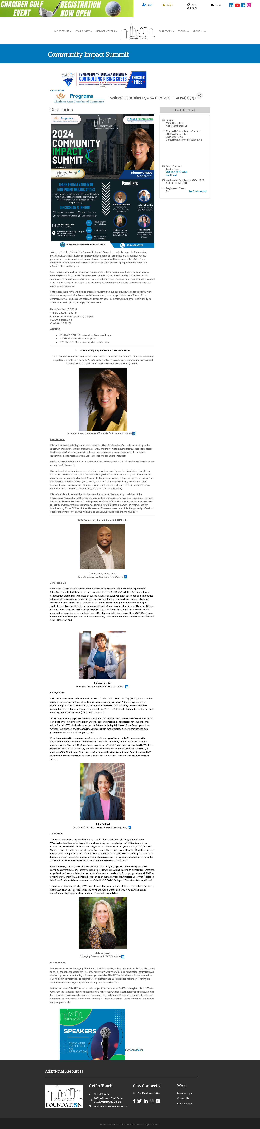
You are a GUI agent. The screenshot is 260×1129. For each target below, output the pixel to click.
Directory (165, 31)
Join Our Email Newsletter (146, 1093)
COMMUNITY (82, 31)
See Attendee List (198, 191)
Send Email (171, 174)
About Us (198, 31)
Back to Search (57, 90)
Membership (61, 31)
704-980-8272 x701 (176, 171)
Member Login (184, 1093)
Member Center (105, 31)
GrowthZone (136, 1049)
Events (182, 31)
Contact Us (183, 1098)
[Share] (199, 95)
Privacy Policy (184, 1103)
